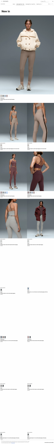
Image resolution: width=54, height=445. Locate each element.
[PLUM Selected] (28, 192)
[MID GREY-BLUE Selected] (28, 288)
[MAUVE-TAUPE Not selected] (7, 96)
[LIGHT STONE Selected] (1, 145)
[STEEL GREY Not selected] (3, 96)
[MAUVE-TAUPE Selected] (1, 192)
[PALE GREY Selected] (1, 241)
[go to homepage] (5, 1)
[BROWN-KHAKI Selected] (1, 386)
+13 (8, 192)
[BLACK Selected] (1, 290)
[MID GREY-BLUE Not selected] (5, 96)
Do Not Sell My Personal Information (49, 442)
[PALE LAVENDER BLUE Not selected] (7, 192)
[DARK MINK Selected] (1, 96)
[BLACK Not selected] (5, 337)
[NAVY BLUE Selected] (1, 337)
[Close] (53, 442)
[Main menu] (1, 1)
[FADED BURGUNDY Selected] (28, 337)
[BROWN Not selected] (3, 337)
